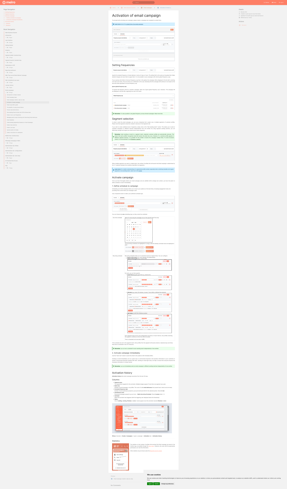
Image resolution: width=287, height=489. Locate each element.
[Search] (134, 2)
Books (274, 2)
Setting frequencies (10, 12)
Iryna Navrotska (257, 13)
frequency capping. (136, 139)
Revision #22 (244, 12)
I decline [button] (156, 483)
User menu (151, 446)
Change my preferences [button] (167, 483)
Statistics (8, 25)
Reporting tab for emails (156, 450)
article (140, 170)
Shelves (267, 2)
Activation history (9, 21)
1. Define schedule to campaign (13, 17)
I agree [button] (150, 483)
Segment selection (9, 14)
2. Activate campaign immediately (14, 19)
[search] (143, 2)
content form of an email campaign (134, 24)
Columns (8, 23)
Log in (281, 2)
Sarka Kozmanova (258, 15)
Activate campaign (9, 15)
